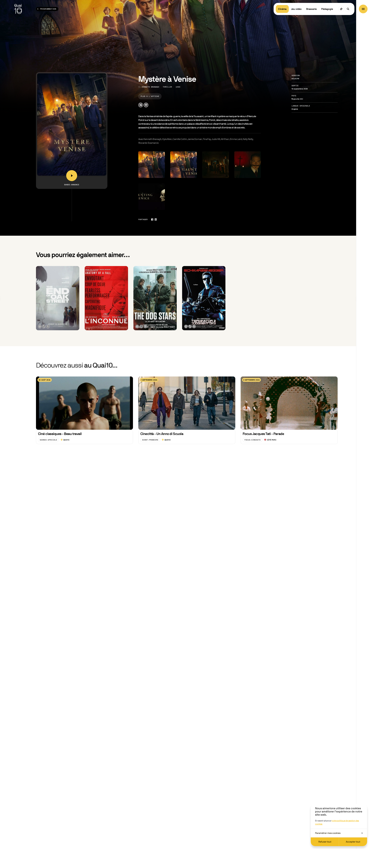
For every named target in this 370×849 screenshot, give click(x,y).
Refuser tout (324, 842)
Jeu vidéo (296, 9)
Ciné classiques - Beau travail (60, 434)
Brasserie (311, 9)
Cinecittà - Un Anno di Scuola (161, 434)
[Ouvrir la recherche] (348, 9)
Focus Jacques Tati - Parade (263, 434)
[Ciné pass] (341, 9)
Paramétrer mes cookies (328, 833)
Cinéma (282, 9)
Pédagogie (327, 9)
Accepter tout (353, 842)
